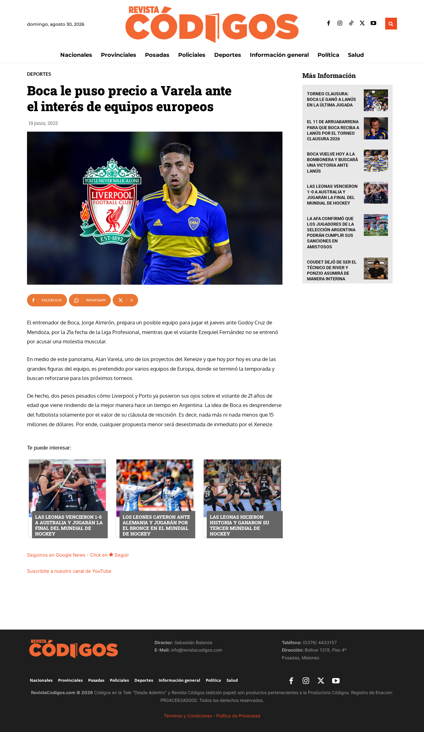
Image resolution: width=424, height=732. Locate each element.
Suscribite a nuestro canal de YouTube (69, 571)
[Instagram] (339, 23)
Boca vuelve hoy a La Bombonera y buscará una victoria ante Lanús (332, 162)
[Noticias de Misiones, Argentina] (212, 23)
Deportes (39, 74)
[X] (362, 23)
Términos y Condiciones (188, 715)
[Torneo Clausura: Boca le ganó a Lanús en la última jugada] (376, 100)
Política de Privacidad (238, 715)
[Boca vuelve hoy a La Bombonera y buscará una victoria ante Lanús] (376, 161)
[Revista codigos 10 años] (84, 648)
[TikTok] (351, 23)
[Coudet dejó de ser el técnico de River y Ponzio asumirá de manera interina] (376, 269)
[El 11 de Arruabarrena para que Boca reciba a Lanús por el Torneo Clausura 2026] (376, 128)
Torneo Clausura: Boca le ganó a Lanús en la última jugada (331, 99)
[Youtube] (373, 23)
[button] (391, 23)
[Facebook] (328, 23)
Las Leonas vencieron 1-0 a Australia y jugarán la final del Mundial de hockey (332, 195)
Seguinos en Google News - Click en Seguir (78, 555)
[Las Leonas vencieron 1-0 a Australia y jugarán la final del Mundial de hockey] (376, 193)
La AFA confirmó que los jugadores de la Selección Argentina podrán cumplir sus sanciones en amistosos (331, 232)
